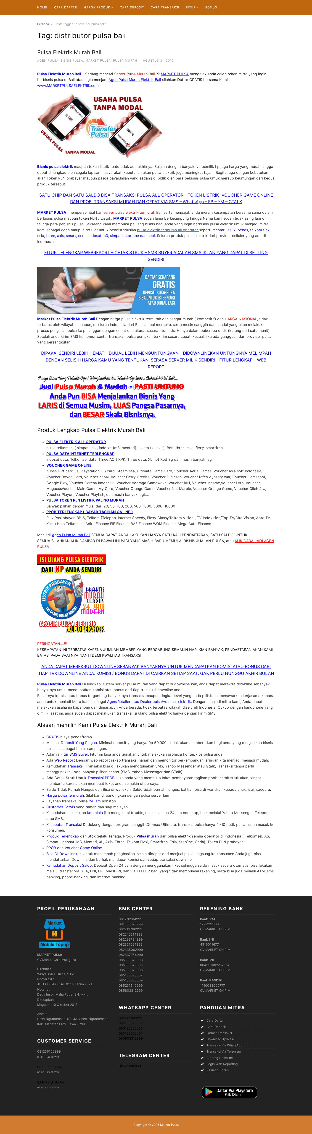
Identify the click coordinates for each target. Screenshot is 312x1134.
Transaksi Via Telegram (223, 1051)
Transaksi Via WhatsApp (224, 1045)
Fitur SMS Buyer (74, 754)
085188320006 (131, 1028)
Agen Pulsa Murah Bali (71, 535)
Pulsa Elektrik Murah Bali (69, 52)
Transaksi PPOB (100, 777)
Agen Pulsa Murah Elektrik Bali (134, 79)
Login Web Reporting (222, 1064)
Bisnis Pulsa (72, 60)
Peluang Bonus (217, 1070)
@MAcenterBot (130, 1066)
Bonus (211, 7)
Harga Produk (97, 7)
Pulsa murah (148, 836)
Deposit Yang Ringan (79, 742)
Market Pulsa (98, 60)
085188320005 (131, 1023)
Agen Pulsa (47, 60)
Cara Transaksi (165, 7)
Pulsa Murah (125, 60)
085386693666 (49, 1067)
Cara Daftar (65, 7)
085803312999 (131, 1038)
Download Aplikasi (220, 1039)
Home (42, 7)
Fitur (191, 7)
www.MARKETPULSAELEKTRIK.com (68, 85)
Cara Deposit (132, 7)
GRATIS (52, 737)
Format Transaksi (219, 1033)
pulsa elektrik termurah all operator (168, 230)
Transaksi (75, 766)
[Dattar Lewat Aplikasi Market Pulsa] (229, 1098)
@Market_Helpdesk (51, 1082)
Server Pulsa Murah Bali (134, 74)
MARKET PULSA (175, 74)
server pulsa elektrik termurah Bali (132, 212)
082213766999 (130, 1018)
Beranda (43, 24)
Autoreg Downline (219, 1058)
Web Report (64, 760)
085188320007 (131, 1033)
